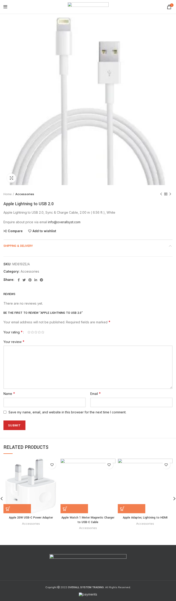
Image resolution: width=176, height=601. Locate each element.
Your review (14, 341)
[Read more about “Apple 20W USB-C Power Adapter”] (17, 508)
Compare (15, 231)
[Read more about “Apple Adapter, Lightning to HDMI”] (131, 508)
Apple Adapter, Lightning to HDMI (145, 518)
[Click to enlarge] (11, 178)
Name (9, 393)
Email (95, 393)
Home (7, 194)
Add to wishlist (44, 231)
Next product (170, 194)
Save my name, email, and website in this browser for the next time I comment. (67, 412)
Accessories (24, 194)
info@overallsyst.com (64, 222)
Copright (51, 587)
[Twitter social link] (24, 280)
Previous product (161, 194)
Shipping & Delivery (18, 246)
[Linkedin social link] (35, 280)
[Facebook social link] (18, 280)
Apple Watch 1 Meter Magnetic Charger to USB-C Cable (87, 520)
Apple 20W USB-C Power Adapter (31, 518)
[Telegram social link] (41, 280)
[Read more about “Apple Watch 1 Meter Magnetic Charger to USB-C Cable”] (74, 508)
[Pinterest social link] (30, 280)
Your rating (13, 332)
